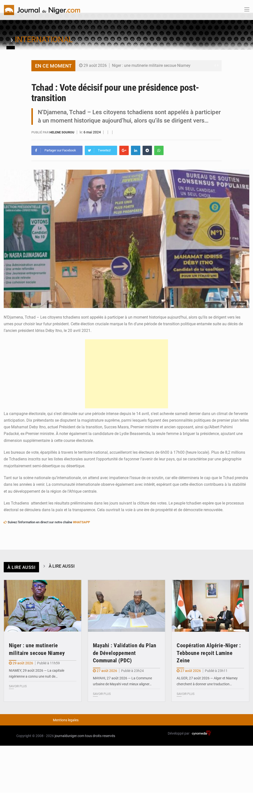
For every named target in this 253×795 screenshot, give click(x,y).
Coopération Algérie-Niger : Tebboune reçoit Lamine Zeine (209, 653)
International (44, 39)
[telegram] (147, 150)
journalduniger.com (69, 736)
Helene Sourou (62, 132)
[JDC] (42, 10)
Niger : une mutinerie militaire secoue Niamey (151, 65)
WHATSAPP (81, 522)
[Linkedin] (135, 150)
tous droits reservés (100, 736)
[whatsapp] (159, 150)
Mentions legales (66, 720)
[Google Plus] (124, 150)
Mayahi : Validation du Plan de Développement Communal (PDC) (124, 653)
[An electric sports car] (42, 606)
